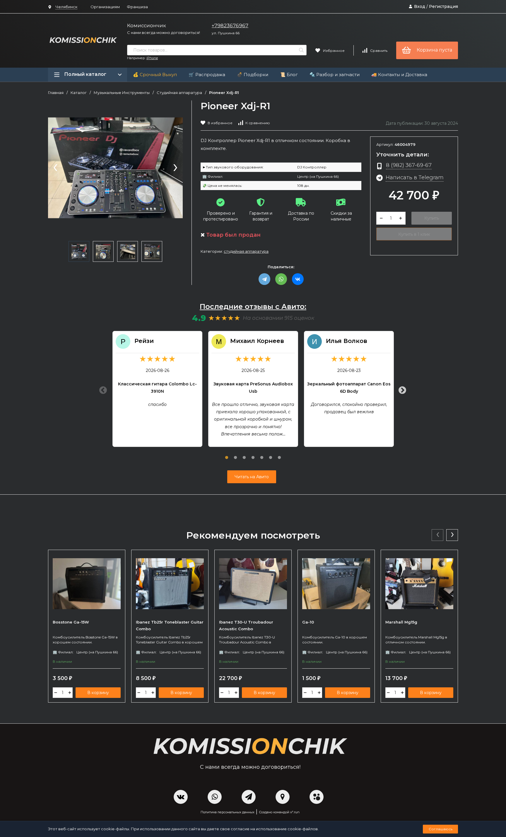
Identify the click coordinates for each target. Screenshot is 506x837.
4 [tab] (253, 454)
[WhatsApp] (281, 279)
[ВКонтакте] (298, 279)
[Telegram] (264, 279)
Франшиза (137, 6)
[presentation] (55, 168)
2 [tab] (235, 454)
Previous (102, 389)
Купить (431, 218)
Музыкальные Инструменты (122, 93)
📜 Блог (289, 74)
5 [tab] (262, 454)
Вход (419, 6)
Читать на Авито (252, 476)
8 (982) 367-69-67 (409, 165)
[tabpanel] (157, 389)
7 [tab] (279, 454)
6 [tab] (270, 454)
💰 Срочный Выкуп (155, 74)
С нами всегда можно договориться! (163, 32)
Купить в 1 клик (414, 234)
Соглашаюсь (440, 829)
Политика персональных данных (227, 812)
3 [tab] (244, 454)
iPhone (152, 58)
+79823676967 (230, 25)
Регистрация (443, 6)
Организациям (105, 6)
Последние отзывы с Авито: (253, 306)
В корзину (98, 692)
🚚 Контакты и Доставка (399, 74)
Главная (56, 93)
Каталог (79, 93)
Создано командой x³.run (279, 812)
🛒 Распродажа (207, 74)
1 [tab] (227, 454)
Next (401, 389)
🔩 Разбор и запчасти (335, 74)
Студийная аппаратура (179, 93)
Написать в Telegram (415, 177)
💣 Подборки (252, 74)
